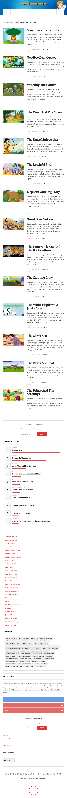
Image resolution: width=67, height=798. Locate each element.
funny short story (25, 653)
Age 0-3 (14, 455)
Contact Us (6, 745)
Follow (6, 710)
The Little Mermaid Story (23, 505)
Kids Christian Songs (11, 622)
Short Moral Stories (11, 611)
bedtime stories (47, 641)
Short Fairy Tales (10, 608)
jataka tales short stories (25, 658)
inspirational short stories (38, 656)
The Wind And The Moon (44, 112)
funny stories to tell (49, 653)
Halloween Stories (11, 577)
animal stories (9, 641)
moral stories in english (12, 661)
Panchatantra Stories (12, 591)
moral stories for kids (49, 658)
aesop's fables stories (11, 638)
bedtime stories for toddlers (41, 643)
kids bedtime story (37, 658)
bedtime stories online (11, 646)
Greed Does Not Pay (40, 219)
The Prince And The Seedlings (40, 392)
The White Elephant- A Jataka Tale (42, 306)
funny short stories (44, 651)
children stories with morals (13, 648)
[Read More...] (29, 49)
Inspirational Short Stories (13, 584)
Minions (7, 598)
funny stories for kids (37, 653)
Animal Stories (10, 547)
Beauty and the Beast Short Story (26, 474)
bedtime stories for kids (27, 643)
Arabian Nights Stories (12, 550)
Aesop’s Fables (9, 543)
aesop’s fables (34, 638)
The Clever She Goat (40, 363)
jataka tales (49, 656)
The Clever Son (37, 336)
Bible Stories (9, 560)
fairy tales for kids (10, 651)
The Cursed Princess (21, 513)
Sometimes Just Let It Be (43, 30)
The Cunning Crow (40, 277)
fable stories (55, 648)
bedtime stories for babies (12, 643)
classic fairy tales (26, 648)
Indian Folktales (10, 581)
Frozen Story (17, 450)
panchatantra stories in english (13, 663)
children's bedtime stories (53, 646)
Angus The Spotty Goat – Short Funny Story (31, 521)
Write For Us (6, 742)
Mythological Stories (11, 588)
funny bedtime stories (32, 651)
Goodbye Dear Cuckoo (41, 57)
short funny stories (28, 663)
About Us (5, 735)
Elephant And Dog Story (43, 192)
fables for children (36, 648)
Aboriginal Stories (11, 537)
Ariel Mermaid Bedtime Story (24, 466)
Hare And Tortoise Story (22, 482)
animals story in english (46, 638)
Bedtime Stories (10, 554)
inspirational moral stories (23, 656)
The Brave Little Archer (42, 139)
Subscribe (7, 705)
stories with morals (24, 666)
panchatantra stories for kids (39, 661)
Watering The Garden (41, 85)
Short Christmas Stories (12, 605)
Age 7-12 (45, 49)
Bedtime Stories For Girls (13, 557)
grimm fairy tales (10, 656)
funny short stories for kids (13, 653)
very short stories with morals (38, 666)
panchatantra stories (25, 661)
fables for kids (46, 648)
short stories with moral (12, 666)
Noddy (7, 601)
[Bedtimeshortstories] (33, 4)
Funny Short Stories (11, 571)
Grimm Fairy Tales (11, 574)
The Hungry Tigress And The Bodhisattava (43, 248)
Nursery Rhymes (10, 625)
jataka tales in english (11, 658)
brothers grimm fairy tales (25, 646)
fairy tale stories (21, 651)
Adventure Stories (18, 487)
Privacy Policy (7, 738)
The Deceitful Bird (39, 164)
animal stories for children (21, 641)
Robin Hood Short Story (22, 489)
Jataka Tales (9, 615)
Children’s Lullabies (11, 564)
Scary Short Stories (11, 594)
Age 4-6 (44, 104)
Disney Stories (9, 567)
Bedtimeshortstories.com (33, 773)
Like (5, 699)
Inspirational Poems (11, 618)
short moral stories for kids (41, 663)
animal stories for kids (35, 641)
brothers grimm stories (40, 646)
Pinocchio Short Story (21, 458)
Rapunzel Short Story (21, 497)
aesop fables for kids (24, 638)
